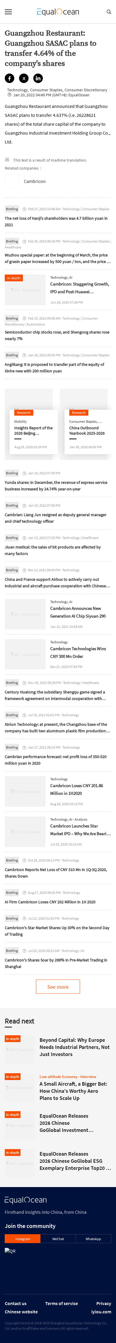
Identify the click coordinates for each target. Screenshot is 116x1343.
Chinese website (21, 1312)
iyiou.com (101, 1312)
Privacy (103, 1303)
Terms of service (61, 1303)
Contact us (15, 1303)
